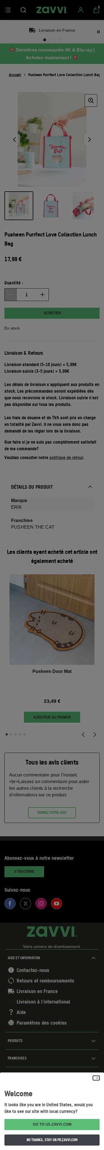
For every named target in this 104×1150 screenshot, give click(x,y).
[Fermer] (96, 1078)
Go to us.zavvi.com (52, 1124)
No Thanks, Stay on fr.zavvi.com (52, 1140)
